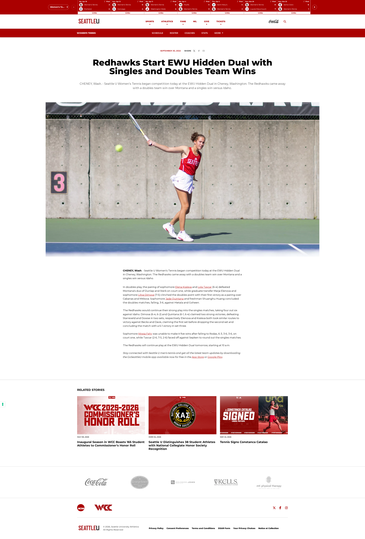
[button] (314, 7)
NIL (195, 21)
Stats (204, 33)
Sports (150, 21)
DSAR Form (224, 528)
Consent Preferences (178, 528)
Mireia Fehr (145, 333)
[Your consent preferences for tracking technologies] (2, 404)
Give (206, 21)
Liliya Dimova (146, 294)
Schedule (157, 33)
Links (94, 13)
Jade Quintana (175, 298)
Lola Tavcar (205, 287)
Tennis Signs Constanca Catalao (244, 442)
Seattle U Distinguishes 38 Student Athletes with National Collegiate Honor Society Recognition (182, 445)
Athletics (167, 21)
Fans (183, 21)
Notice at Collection (268, 528)
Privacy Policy (156, 528)
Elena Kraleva (183, 287)
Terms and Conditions (203, 528)
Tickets (220, 21)
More (217, 33)
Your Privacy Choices (244, 528)
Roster (174, 33)
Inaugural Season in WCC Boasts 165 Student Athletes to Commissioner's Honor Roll (111, 443)
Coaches (190, 33)
